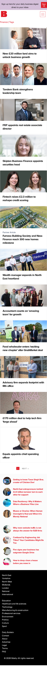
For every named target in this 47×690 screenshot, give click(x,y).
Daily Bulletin (8, 632)
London (5, 588)
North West (7, 581)
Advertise (6, 642)
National (5, 591)
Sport (4, 626)
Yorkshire (6, 578)
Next (25, 468)
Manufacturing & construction (15, 610)
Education (6, 600)
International (7, 594)
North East (6, 575)
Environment (7, 616)
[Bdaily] (4, 13)
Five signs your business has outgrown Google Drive (26, 551)
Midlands (6, 584)
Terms (5, 648)
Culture (5, 623)
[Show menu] (42, 14)
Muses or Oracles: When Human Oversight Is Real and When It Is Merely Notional (27, 514)
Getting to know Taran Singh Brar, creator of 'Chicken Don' (28, 481)
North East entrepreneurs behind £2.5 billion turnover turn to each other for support (28, 492)
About (4, 638)
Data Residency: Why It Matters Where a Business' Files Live (27, 502)
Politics (5, 619)
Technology (7, 607)
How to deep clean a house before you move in (25, 561)
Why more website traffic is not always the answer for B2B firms (27, 529)
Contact (5, 635)
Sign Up (44, 5)
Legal (4, 645)
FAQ (4, 651)
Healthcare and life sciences (14, 603)
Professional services (11, 613)
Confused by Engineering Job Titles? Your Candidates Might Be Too (28, 540)
